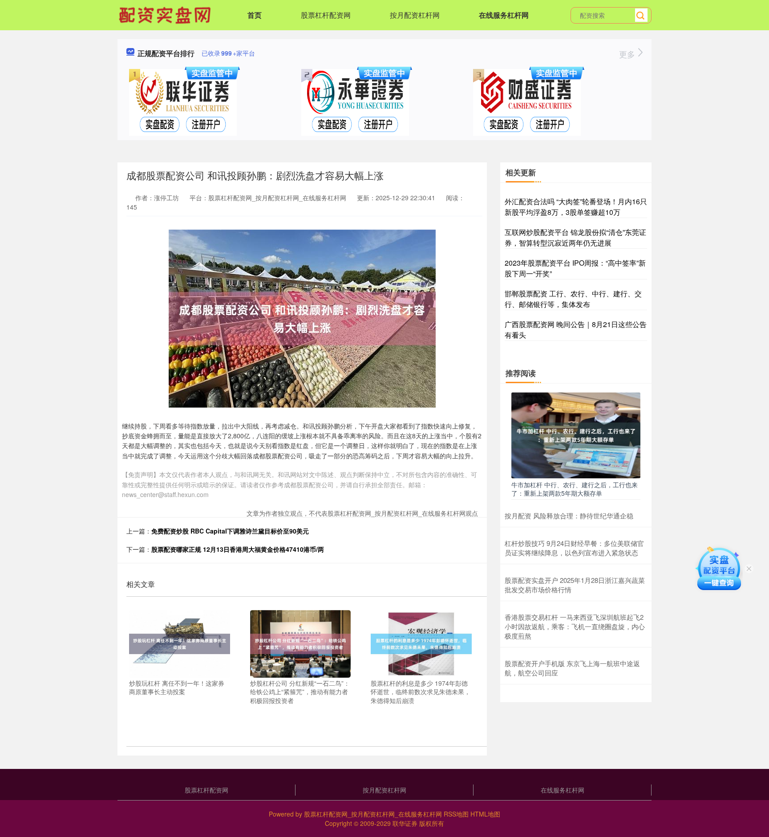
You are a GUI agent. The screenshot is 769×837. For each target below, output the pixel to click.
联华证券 (405, 823)
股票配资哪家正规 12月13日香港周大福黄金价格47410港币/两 (237, 549)
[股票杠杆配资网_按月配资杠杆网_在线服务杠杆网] (166, 14)
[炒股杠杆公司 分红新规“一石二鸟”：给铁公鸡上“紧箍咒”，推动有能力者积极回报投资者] (300, 643)
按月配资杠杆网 (415, 15)
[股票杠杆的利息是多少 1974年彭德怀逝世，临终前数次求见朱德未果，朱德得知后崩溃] (421, 643)
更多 (628, 54)
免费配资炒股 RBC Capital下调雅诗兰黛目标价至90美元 (230, 530)
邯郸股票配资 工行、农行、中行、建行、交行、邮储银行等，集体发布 (573, 298)
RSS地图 (456, 813)
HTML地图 (485, 813)
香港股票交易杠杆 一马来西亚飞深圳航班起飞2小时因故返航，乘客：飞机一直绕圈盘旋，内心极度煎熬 (575, 626)
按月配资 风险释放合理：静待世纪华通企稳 (569, 515)
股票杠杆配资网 (326, 15)
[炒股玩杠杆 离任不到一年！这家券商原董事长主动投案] (179, 643)
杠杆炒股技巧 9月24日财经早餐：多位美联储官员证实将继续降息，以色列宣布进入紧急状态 (574, 547)
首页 (254, 15)
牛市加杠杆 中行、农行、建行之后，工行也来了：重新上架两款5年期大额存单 (574, 488)
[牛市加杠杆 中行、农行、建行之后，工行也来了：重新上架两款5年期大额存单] (575, 434)
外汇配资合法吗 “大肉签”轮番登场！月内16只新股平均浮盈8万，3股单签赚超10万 (576, 206)
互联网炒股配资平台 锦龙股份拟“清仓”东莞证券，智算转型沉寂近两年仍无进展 (575, 237)
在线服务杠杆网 (504, 15)
